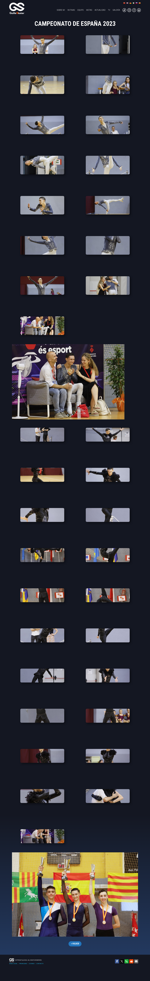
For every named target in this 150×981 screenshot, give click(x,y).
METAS (89, 10)
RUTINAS (71, 10)
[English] (127, 3)
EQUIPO (80, 10)
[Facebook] (134, 11)
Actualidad (100, 10)
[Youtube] (139, 11)
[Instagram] (129, 11)
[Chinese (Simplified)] (124, 3)
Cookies (31, 963)
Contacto (39, 963)
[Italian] (133, 3)
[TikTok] (125, 11)
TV (109, 10)
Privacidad (23, 963)
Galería (116, 10)
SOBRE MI (61, 10)
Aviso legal (13, 963)
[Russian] (136, 3)
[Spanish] (140, 3)
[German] (130, 3)
